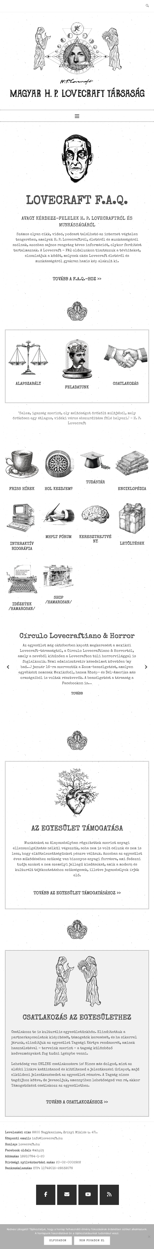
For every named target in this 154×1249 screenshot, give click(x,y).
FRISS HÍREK (21, 489)
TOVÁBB (77, 693)
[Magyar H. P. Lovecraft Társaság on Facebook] (46, 1195)
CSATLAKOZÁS (126, 384)
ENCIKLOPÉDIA (132, 489)
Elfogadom (58, 1240)
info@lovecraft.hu (47, 1138)
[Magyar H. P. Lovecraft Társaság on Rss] (109, 1195)
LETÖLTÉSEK (132, 544)
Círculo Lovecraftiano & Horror (77, 636)
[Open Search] (147, 6)
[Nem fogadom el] (149, 1237)
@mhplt (38, 1150)
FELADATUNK (77, 388)
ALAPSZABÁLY (28, 384)
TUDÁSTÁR (95, 482)
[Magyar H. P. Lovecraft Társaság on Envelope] (67, 1195)
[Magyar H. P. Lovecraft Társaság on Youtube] (88, 1195)
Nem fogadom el (92, 1240)
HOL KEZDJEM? (59, 489)
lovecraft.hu (29, 1144)
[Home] (77, 98)
